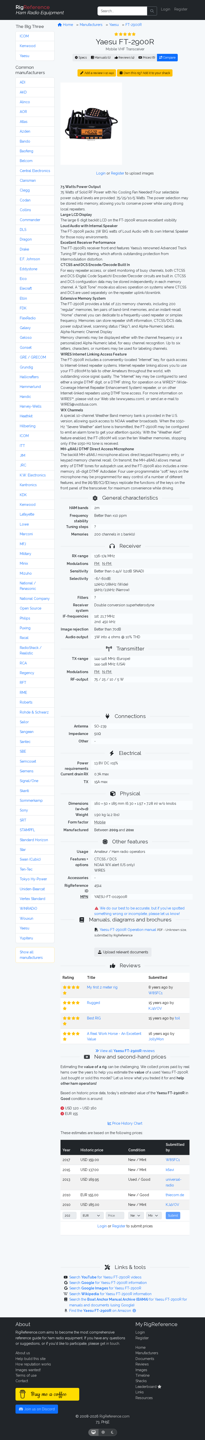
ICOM (24, 36)
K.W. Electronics (33, 475)
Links (140, 1392)
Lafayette (27, 514)
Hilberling (28, 426)
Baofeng (26, 151)
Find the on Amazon (100, 1311)
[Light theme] (103, 1432)
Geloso (26, 338)
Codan (25, 200)
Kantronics (28, 485)
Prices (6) (148, 57)
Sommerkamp (31, 801)
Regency (27, 673)
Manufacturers (91, 25)
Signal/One (29, 781)
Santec (25, 742)
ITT (22, 446)
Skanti (24, 791)
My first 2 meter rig (102, 987)
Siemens (27, 771)
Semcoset (28, 761)
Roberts (26, 702)
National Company (35, 599)
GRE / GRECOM (33, 357)
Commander (30, 220)
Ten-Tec (26, 869)
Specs (82, 57)
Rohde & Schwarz (34, 712)
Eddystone (28, 269)
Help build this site (31, 1359)
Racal (24, 638)
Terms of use (26, 1375)
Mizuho (26, 573)
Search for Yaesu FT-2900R (105, 1288)
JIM (22, 455)
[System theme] (93, 1432)
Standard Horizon (34, 840)
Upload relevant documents (125, 952)
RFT (23, 683)
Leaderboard (147, 1387)
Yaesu (24, 56)
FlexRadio (28, 318)
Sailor (24, 722)
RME (23, 693)
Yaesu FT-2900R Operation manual (128, 930)
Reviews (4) (126, 57)
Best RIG (94, 1018)
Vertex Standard (32, 899)
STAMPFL (27, 830)
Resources (144, 1398)
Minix (24, 563)
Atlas (24, 122)
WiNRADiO (28, 908)
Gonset (26, 348)
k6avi (170, 1170)
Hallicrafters (29, 377)
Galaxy (25, 328)
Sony (24, 810)
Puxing (25, 628)
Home (67, 25)
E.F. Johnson (30, 259)
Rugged (93, 1003)
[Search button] (152, 10)
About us (23, 1353)
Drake (24, 249)
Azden (25, 131)
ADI (22, 82)
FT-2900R (134, 25)
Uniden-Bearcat (32, 889)
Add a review (99, 73)
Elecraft (26, 288)
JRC (23, 465)
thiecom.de (175, 1195)
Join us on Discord (39, 1409)
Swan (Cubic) (30, 859)
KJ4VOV (155, 1008)
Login (165, 9)
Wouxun (26, 918)
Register (181, 9)
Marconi (26, 534)
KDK (23, 495)
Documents (145, 1359)
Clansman (28, 180)
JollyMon (156, 1039)
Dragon (26, 239)
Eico (23, 279)
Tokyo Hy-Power (33, 879)
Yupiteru (26, 938)
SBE (23, 751)
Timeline (143, 1375)
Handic (25, 397)
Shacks (141, 1381)
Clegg (25, 190)
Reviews (142, 1364)
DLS (23, 230)
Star (23, 850)
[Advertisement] (159, 113)
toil (177, 1018)
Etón (23, 298)
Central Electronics (35, 171)
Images (141, 1370)
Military (25, 554)
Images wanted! (28, 1370)
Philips (25, 618)
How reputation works (33, 1364)
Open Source (30, 608)
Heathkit (26, 416)
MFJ (23, 544)
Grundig (26, 367)
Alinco (25, 102)
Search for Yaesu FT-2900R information (108, 1283)
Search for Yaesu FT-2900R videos (105, 1277)
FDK (23, 308)
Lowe (24, 524)
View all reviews (127, 1051)
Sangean (27, 732)
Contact (22, 1381)
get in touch (109, 1344)
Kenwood (28, 46)
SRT (23, 820)
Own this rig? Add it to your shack (146, 73)
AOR (23, 112)
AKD (23, 92)
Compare (169, 57)
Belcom (26, 161)
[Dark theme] (112, 1432)
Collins (25, 210)
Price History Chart (126, 1123)
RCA (23, 663)
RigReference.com (115, 1416)
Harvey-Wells (31, 406)
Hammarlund (30, 387)
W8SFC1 (155, 993)
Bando (25, 141)
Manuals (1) (102, 57)
